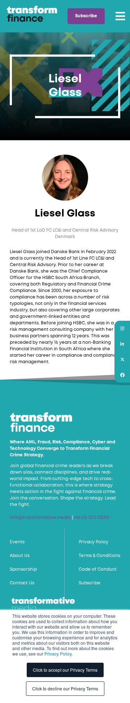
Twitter (122, 359)
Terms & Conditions (99, 556)
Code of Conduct (98, 569)
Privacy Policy (58, 653)
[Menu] (120, 16)
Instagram (122, 328)
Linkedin (122, 344)
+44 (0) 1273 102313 (91, 518)
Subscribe (86, 16)
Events (17, 542)
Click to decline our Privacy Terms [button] (65, 688)
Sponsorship (23, 569)
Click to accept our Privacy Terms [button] (65, 670)
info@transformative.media (40, 518)
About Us (20, 556)
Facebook (122, 375)
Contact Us (22, 583)
